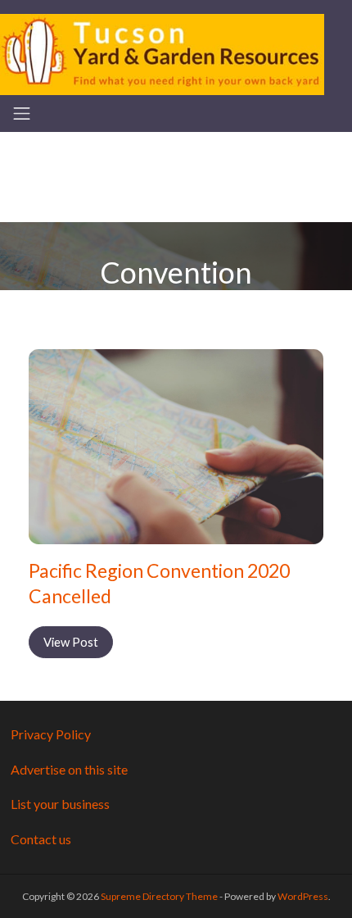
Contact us (41, 839)
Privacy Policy (51, 734)
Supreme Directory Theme (160, 896)
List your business (60, 803)
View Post (70, 641)
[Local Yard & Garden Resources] (162, 52)
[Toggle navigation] (21, 113)
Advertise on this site (69, 769)
